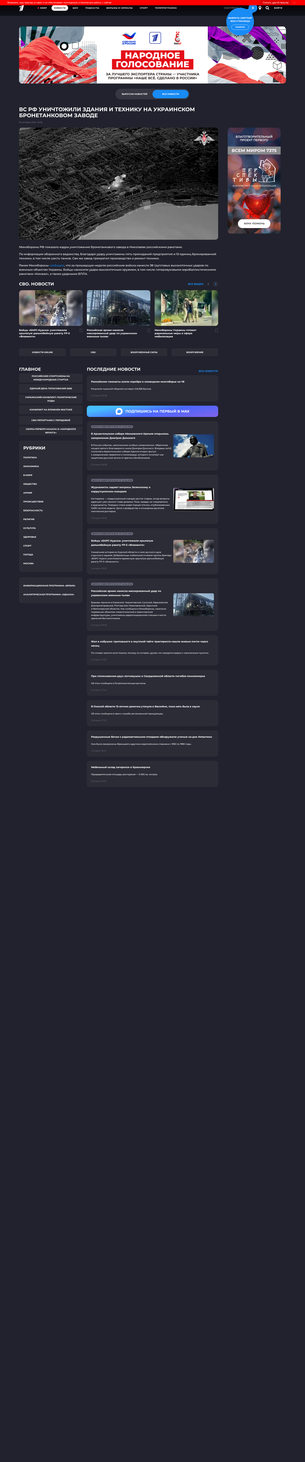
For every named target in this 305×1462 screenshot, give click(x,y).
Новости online (42, 352)
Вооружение (194, 352)
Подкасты (92, 8)
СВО (93, 352)
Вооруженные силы (144, 352)
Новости (60, 8)
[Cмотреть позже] (79, 332)
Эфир (43, 8)
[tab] (134, 94)
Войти (278, 8)
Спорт (144, 8)
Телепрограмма (166, 8)
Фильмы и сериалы (119, 8)
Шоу (75, 8)
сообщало (56, 265)
